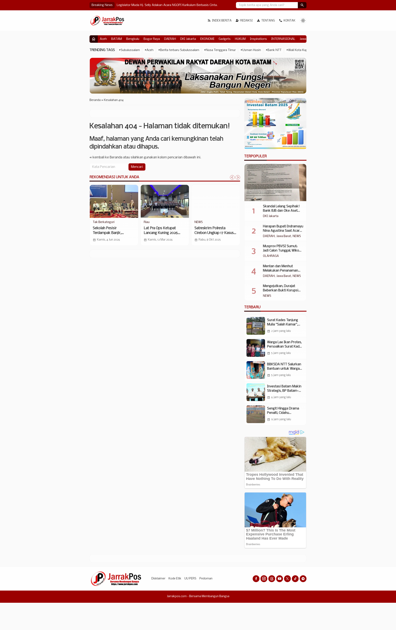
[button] (302, 5)
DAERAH (170, 39)
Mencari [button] (137, 167)
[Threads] (271, 578)
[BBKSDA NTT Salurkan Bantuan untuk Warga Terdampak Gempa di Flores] (255, 370)
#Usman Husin (250, 50)
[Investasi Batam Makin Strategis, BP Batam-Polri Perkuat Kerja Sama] (255, 392)
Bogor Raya (152, 39)
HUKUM (240, 39)
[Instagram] (263, 578)
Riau (147, 222)
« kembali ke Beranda (106, 157)
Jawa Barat (283, 236)
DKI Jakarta (188, 39)
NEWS (198, 222)
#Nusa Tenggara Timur (220, 50)
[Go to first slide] (238, 177)
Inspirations (258, 39)
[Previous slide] (232, 177)
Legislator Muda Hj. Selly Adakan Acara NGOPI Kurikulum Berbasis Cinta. (167, 5)
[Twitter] (287, 578)
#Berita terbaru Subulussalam (178, 50)
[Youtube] (279, 578)
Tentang (268, 20)
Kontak (289, 20)
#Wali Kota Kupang (299, 50)
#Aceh (149, 50)
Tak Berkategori (103, 222)
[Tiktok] (295, 578)
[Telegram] (303, 578)
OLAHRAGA (271, 256)
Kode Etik (175, 578)
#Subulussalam (129, 50)
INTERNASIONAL (283, 39)
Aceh (103, 39)
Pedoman (205, 578)
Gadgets (225, 39)
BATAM (116, 39)
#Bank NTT (274, 50)
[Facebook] (256, 578)
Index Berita (222, 20)
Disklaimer (158, 578)
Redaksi (246, 20)
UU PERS (190, 578)
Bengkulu (132, 39)
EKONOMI (207, 39)
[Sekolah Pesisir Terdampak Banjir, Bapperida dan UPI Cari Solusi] (114, 201)
